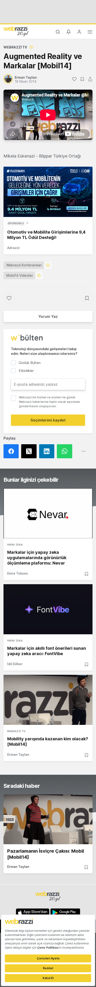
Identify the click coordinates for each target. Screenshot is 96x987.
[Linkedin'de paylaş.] (48, 451)
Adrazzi (13, 248)
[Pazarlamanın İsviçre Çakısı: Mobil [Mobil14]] (48, 819)
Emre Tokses (17, 573)
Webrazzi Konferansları (24, 265)
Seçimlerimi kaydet (48, 420)
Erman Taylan (18, 754)
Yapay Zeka (15, 544)
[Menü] (90, 32)
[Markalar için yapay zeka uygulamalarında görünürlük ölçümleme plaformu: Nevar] (48, 513)
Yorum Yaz (48, 316)
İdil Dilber (15, 664)
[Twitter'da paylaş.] (30, 451)
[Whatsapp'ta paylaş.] (66, 451)
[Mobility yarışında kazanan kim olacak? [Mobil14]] (48, 700)
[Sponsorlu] (48, 192)
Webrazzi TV (15, 47)
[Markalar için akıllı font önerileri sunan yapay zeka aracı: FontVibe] (48, 609)
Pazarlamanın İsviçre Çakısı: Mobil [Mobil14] (45, 854)
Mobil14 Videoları (19, 275)
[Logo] (16, 31)
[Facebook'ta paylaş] (12, 451)
